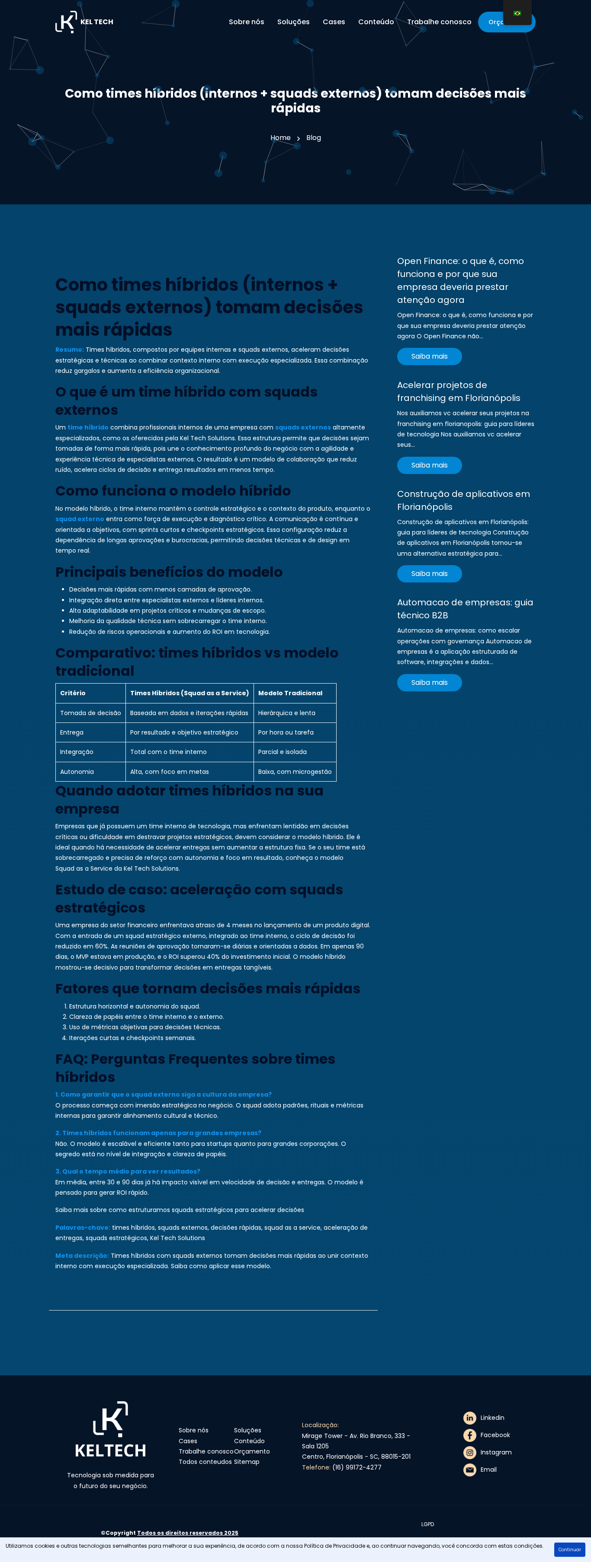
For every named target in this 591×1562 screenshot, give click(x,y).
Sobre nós (194, 1430)
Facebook (495, 1435)
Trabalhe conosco (206, 1451)
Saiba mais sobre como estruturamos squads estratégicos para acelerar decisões (179, 1210)
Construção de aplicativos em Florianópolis (463, 500)
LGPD (427, 1524)
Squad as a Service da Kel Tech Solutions (117, 868)
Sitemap (247, 1461)
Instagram (496, 1452)
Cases (188, 1441)
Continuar (570, 1549)
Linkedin (492, 1417)
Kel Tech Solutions (207, 438)
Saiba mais (429, 356)
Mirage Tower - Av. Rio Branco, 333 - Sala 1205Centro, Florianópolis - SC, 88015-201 (356, 1446)
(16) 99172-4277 (357, 1467)
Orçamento (252, 1451)
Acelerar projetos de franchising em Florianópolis (458, 391)
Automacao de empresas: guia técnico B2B (465, 608)
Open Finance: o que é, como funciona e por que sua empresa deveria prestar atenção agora (460, 280)
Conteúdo (249, 1441)
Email (489, 1469)
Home (280, 138)
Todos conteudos (205, 1461)
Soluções (247, 1430)
